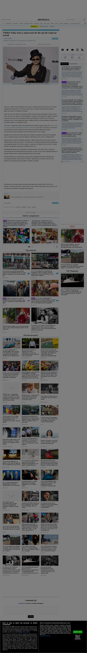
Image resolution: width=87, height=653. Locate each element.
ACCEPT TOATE (78, 632)
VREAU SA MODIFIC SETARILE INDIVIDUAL (78, 637)
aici (12, 643)
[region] (43, 637)
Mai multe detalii (26, 631)
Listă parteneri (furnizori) (45, 635)
